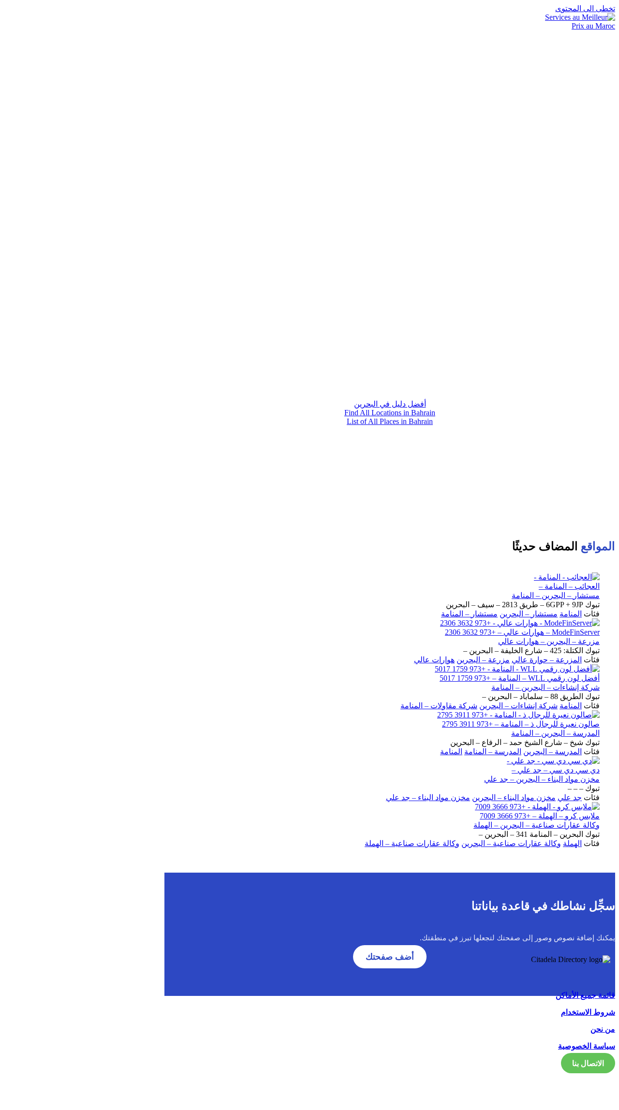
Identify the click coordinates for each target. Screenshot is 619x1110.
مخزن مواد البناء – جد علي (428, 797)
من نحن (602, 1029)
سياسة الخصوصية (586, 1046)
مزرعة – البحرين (483, 660)
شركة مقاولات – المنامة (438, 705)
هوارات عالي (434, 660)
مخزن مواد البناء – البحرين (514, 797)
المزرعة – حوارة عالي (547, 660)
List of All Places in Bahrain (390, 421)
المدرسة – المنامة (492, 751)
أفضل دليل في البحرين (390, 404)
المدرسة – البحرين (552, 751)
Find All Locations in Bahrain (389, 413)
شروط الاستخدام (588, 1012)
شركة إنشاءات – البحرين (518, 705)
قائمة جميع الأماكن (585, 995)
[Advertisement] (389, 306)
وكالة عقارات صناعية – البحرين (511, 843)
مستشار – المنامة (469, 614)
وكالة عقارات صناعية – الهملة (412, 843)
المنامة (571, 614)
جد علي (570, 797)
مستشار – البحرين (529, 614)
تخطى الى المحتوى (585, 8)
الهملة (572, 843)
